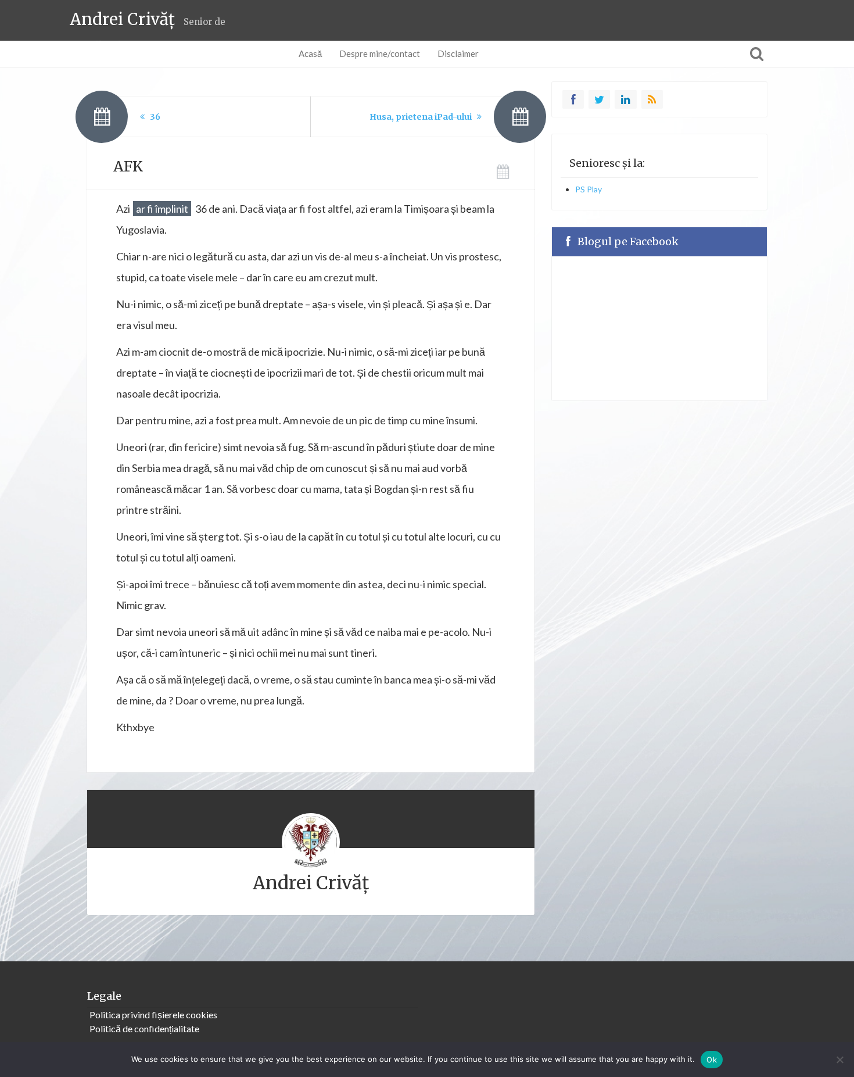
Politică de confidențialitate (144, 1028)
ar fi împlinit (162, 208)
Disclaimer (458, 53)
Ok (711, 1059)
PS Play (588, 189)
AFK (128, 166)
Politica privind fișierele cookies (153, 1014)
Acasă (310, 53)
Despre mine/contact (379, 53)
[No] (839, 1059)
